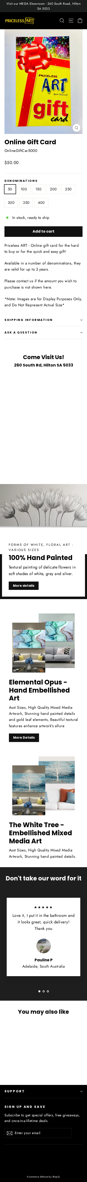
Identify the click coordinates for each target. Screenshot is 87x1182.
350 (26, 202)
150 (38, 189)
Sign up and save (25, 1106)
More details (23, 585)
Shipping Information (28, 320)
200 (53, 189)
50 (10, 189)
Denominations (21, 180)
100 (24, 189)
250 (68, 189)
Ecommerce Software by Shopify (43, 1176)
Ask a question (20, 332)
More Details (24, 737)
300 (11, 202)
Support (14, 1091)
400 (41, 202)
